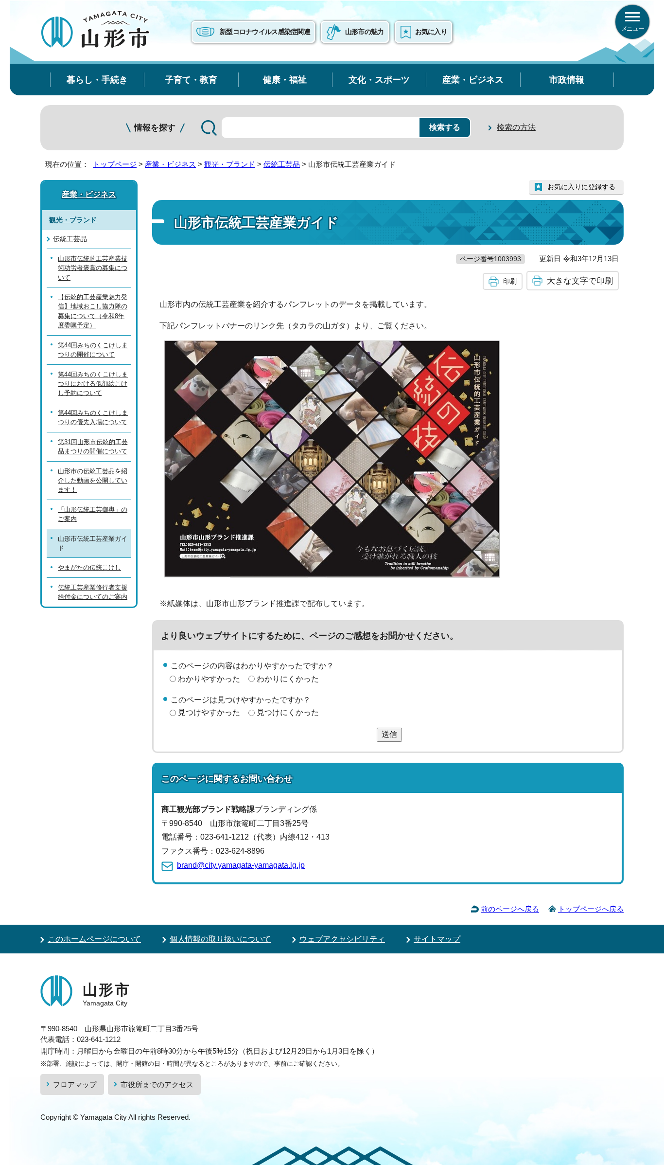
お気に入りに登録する (581, 187)
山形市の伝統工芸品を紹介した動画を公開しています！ (92, 480)
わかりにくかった (288, 679)
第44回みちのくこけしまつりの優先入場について (93, 417)
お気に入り (431, 32)
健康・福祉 (285, 79)
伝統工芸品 (281, 164)
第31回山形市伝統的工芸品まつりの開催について (93, 446)
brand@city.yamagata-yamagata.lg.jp (241, 865)
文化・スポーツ (379, 79)
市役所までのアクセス (157, 1084)
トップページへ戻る (591, 909)
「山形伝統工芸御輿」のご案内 (92, 514)
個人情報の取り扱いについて (220, 939)
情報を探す (154, 127)
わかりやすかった (209, 679)
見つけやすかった (209, 712)
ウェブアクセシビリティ (342, 939)
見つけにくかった (288, 712)
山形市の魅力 (364, 32)
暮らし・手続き (97, 79)
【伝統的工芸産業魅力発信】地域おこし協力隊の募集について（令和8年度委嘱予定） (92, 311)
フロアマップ (75, 1084)
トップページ (115, 164)
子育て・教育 (191, 79)
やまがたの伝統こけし (89, 567)
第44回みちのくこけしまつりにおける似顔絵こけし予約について (93, 384)
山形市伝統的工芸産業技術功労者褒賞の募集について (92, 268)
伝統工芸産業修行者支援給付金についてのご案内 (92, 592)
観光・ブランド (229, 164)
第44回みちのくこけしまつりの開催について (93, 349)
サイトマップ (437, 939)
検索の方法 (516, 127)
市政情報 (566, 79)
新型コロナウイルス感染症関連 (265, 32)
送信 (389, 734)
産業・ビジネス (473, 79)
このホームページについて (94, 939)
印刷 (510, 281)
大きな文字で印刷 (580, 281)
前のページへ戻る (510, 909)
